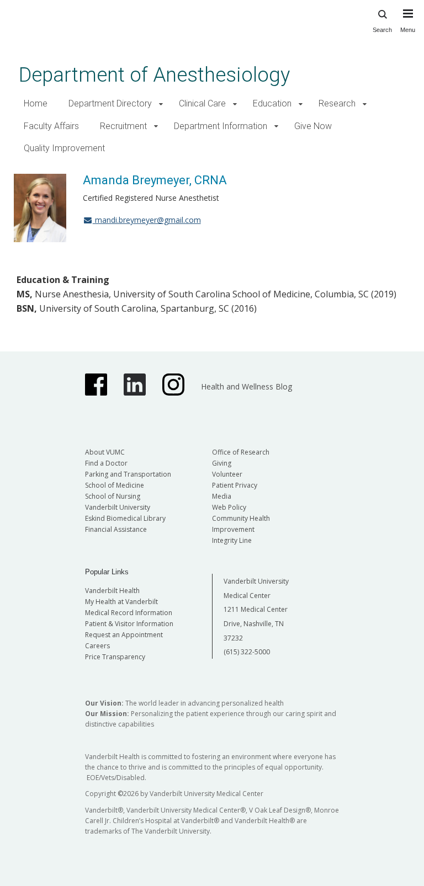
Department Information (220, 126)
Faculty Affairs (51, 126)
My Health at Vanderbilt (121, 601)
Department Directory (110, 103)
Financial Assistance (116, 529)
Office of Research (240, 452)
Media (221, 496)
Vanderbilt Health (112, 590)
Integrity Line (232, 540)
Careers (97, 645)
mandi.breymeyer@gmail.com (147, 220)
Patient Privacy (234, 485)
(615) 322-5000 (247, 652)
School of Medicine (114, 485)
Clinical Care (202, 103)
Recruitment (123, 126)
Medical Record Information (128, 612)
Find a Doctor (106, 463)
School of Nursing (112, 496)
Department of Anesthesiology (154, 75)
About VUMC (105, 452)
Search (382, 29)
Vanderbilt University (117, 507)
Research (337, 103)
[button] (161, 104)
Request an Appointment (124, 634)
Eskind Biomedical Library (125, 518)
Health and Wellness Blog (246, 386)
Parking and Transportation (128, 474)
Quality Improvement (64, 148)
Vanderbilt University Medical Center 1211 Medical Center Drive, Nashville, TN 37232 (256, 609)
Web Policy (229, 507)
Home (35, 103)
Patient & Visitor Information (129, 623)
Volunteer (227, 474)
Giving (221, 463)
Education (272, 103)
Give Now (313, 126)
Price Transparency (115, 656)
